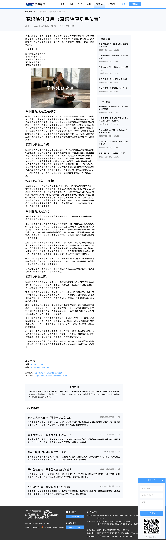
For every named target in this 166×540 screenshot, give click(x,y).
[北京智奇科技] (35, 4)
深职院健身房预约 (33, 62)
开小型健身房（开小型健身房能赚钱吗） (50, 469)
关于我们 (111, 4)
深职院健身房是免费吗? (35, 54)
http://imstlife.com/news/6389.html (50, 375)
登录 (124, 4)
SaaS (80, 4)
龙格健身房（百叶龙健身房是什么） (113, 79)
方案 (89, 4)
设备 (71, 4)
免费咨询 (151, 513)
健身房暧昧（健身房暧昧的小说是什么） (50, 452)
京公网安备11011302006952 (54, 527)
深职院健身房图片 (33, 65)
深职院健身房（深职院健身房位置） (49, 373)
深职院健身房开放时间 (35, 59)
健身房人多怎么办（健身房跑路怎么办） (50, 417)
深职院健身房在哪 (33, 57)
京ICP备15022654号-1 (33, 527)
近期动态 (99, 4)
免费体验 (135, 4)
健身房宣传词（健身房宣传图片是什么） (50, 435)
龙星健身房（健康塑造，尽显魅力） (113, 88)
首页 (63, 4)
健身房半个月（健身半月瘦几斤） (112, 153)
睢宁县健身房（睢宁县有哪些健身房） (49, 487)
